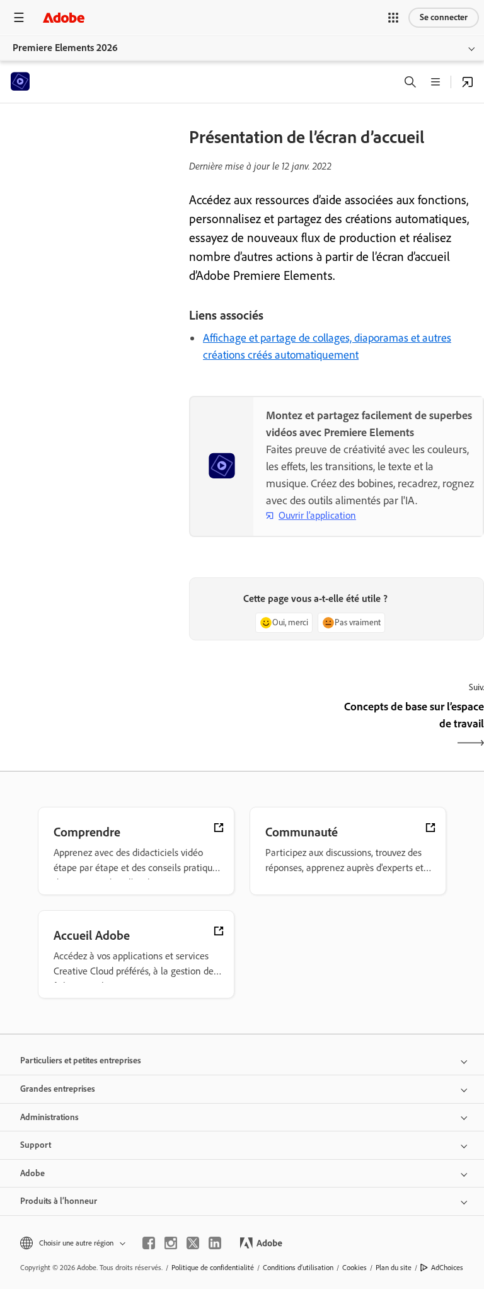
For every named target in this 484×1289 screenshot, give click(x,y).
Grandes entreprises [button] (57, 1089)
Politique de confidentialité (212, 1267)
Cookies (354, 1267)
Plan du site (394, 1267)
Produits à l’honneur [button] (58, 1201)
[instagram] (170, 1243)
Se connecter (444, 17)
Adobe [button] (32, 1173)
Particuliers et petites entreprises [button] (80, 1060)
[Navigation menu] (19, 17)
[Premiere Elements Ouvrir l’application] (467, 82)
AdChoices (447, 1267)
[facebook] (148, 1243)
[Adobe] (63, 17)
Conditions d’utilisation (298, 1267)
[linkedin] (215, 1243)
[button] (393, 18)
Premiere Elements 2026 (65, 48)
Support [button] (35, 1145)
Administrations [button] (49, 1117)
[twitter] (193, 1243)
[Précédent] (261, 726)
